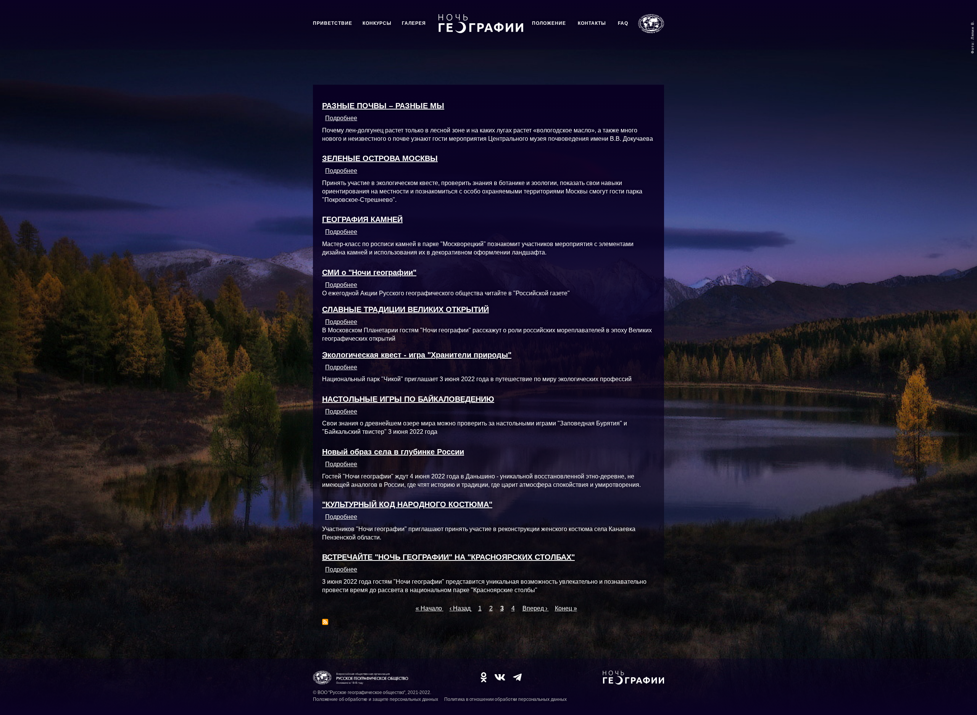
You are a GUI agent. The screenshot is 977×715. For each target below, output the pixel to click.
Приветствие (332, 23)
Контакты (592, 23)
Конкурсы (377, 23)
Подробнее (341, 118)
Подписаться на (325, 622)
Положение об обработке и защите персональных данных (375, 699)
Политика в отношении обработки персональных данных (505, 699)
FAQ (623, 23)
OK (483, 677)
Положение (549, 23)
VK (499, 677)
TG (517, 677)
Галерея (414, 23)
